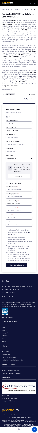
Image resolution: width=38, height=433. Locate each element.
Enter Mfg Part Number (12, 120)
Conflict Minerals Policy (9, 357)
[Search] (30, 3)
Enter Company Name (12, 193)
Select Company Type (12, 201)
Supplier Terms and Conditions (11, 370)
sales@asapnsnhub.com (11, 289)
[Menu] (34, 3)
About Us (4, 330)
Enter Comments (10, 222)
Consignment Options (8, 401)
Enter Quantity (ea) (11, 134)
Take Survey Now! (7, 317)
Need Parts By (10, 155)
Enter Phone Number (12, 208)
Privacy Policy (6, 351)
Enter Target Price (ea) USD (13, 141)
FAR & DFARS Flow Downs (9, 398)
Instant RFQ (5, 335)
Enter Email (9, 215)
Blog (3, 338)
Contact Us (5, 333)
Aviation (10, 9)
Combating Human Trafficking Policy (12, 360)
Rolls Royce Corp (20, 9)
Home (3, 9)
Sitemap (4, 341)
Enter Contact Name (12, 186)
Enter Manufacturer (11, 127)
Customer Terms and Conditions (11, 373)
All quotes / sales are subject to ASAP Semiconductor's (19, 232)
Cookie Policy (6, 354)
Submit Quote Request (16, 265)
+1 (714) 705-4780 (9, 292)
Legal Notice (5, 395)
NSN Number (9, 148)
